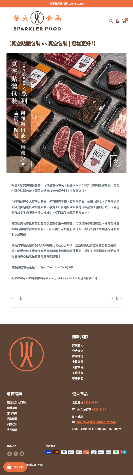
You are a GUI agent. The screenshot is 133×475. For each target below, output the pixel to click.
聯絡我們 (77, 378)
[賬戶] (117, 21)
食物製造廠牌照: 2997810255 (66, 3)
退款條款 (12, 419)
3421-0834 (91, 402)
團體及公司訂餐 (16, 402)
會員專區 (77, 361)
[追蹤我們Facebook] (9, 453)
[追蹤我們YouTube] (22, 453)
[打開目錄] (8, 21)
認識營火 (77, 345)
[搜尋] (111, 21)
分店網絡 (77, 351)
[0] (124, 21)
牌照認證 (77, 356)
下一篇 (114, 298)
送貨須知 (12, 413)
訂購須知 (12, 408)
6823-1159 (99, 409)
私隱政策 (12, 424)
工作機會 (77, 373)
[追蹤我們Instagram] (15, 453)
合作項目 (77, 367)
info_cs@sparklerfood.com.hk (96, 422)
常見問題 (12, 430)
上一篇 (18, 298)
